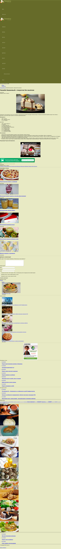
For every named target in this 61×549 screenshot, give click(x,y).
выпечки (7, 163)
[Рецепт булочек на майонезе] (9, 478)
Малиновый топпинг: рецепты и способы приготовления (13, 196)
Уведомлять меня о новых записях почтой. (8, 276)
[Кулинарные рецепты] (5, 3)
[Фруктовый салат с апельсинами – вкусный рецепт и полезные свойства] (7, 322)
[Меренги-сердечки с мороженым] (9, 251)
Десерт (3, 58)
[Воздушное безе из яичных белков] (9, 457)
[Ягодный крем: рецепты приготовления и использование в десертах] (7, 331)
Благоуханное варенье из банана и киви (9, 239)
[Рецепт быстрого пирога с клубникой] (9, 179)
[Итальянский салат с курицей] (9, 510)
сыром (4, 402)
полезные (25, 401)
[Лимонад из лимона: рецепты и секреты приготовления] (9, 467)
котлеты (11, 401)
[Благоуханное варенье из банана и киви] (9, 237)
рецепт (39, 401)
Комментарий (2, 265)
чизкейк (13, 163)
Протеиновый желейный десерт (7, 224)
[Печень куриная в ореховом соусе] (9, 414)
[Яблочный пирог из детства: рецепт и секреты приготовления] (7, 340)
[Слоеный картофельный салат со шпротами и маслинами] (9, 531)
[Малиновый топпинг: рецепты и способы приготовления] (9, 194)
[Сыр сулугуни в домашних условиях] (9, 425)
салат (50, 401)
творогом (10, 163)
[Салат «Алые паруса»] (9, 446)
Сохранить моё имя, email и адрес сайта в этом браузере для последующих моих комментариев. (18, 272)
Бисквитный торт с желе (6, 293)
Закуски (3, 47)
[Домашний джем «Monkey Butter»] (9, 208)
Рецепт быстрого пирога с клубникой (8, 181)
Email (1, 269)
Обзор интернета (7, 73)
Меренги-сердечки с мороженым (7, 253)
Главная (1, 87)
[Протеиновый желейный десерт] (9, 222)
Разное (3, 68)
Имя (1, 267)
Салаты (3, 42)
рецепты (44, 401)
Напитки (3, 63)
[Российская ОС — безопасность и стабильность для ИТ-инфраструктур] (7, 304)
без (4, 163)
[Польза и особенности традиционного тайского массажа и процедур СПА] (7, 313)
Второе (3, 37)
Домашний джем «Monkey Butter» (7, 210)
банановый (2, 163)
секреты (56, 401)
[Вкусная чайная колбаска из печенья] (9, 499)
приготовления (31, 401)
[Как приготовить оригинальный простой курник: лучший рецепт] (9, 435)
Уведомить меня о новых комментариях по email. (10, 274)
